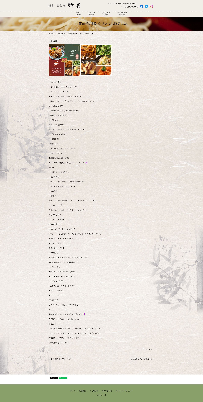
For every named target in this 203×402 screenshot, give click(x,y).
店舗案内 (91, 14)
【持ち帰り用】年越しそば (60, 359)
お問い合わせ (122, 14)
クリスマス (148, 349)
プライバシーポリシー (124, 391)
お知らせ (59, 33)
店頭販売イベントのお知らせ (142, 359)
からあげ (140, 349)
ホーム (78, 14)
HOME (51, 33)
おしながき (106, 14)
